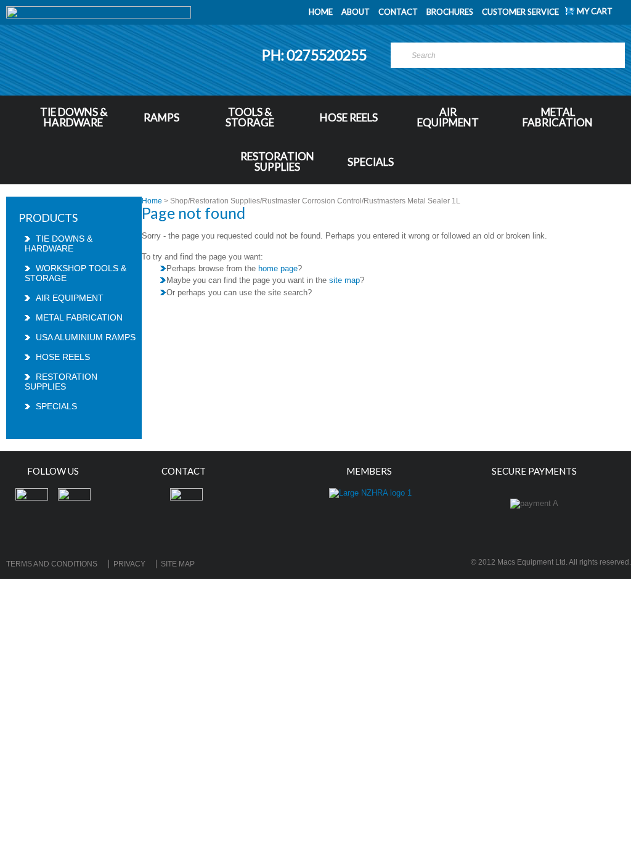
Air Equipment (448, 117)
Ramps (161, 117)
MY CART (595, 11)
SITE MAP (178, 564)
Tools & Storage (250, 117)
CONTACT (398, 12)
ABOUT (355, 12)
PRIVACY (129, 564)
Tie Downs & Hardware (73, 117)
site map (344, 280)
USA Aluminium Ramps (86, 337)
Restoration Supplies (277, 161)
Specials (371, 161)
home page (278, 268)
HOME (321, 12)
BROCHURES (449, 12)
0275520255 (328, 54)
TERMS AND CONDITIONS (51, 564)
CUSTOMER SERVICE (520, 12)
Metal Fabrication (558, 117)
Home (152, 201)
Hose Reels (349, 117)
